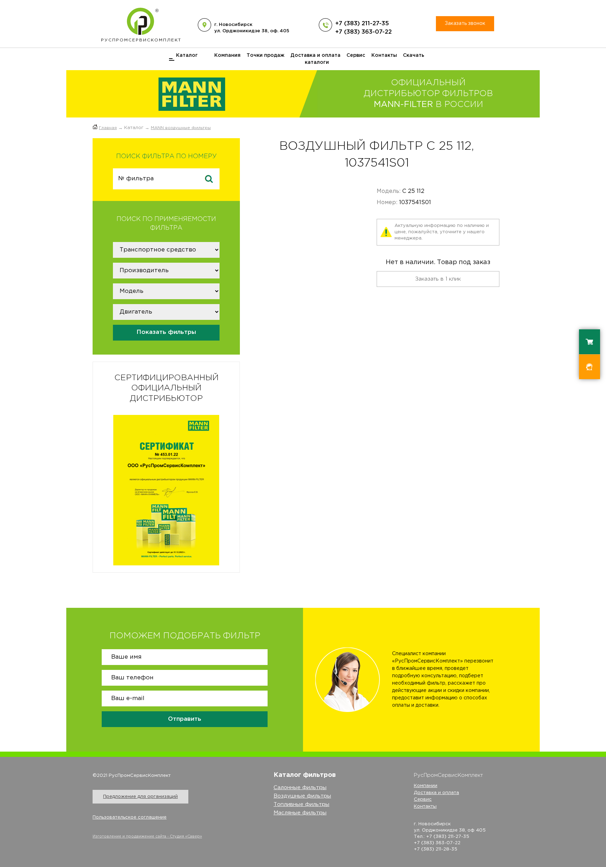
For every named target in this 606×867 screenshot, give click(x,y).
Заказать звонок (465, 23)
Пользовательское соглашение (130, 817)
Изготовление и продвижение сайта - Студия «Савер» (147, 836)
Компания (227, 55)
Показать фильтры (166, 332)
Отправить (184, 719)
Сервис (355, 55)
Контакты (384, 55)
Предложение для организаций (140, 797)
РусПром (141, 40)
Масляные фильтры (300, 813)
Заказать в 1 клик (438, 279)
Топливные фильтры (301, 804)
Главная (108, 128)
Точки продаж (265, 55)
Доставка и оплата (315, 55)
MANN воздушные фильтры (181, 128)
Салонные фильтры (300, 787)
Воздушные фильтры (302, 796)
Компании (425, 786)
